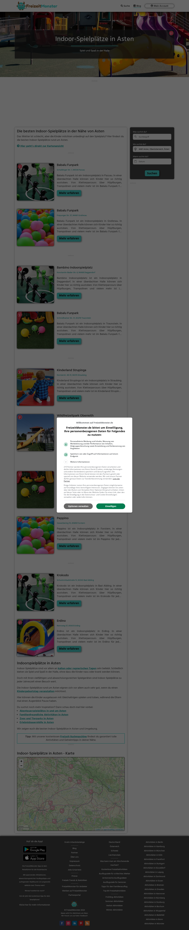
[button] (94, 462)
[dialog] (94, 465)
